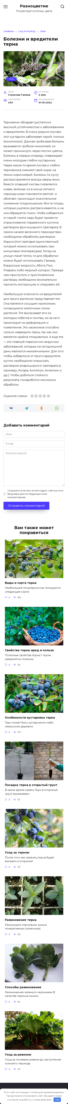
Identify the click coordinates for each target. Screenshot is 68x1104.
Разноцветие (34, 6)
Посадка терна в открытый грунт (31, 785)
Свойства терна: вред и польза (29, 650)
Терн (11, 79)
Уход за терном (17, 852)
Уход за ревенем (18, 1054)
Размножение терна (20, 919)
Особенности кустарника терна (30, 717)
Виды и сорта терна (20, 583)
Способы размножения (23, 987)
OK (57, 1099)
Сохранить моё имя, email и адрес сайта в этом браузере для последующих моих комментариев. (35, 494)
